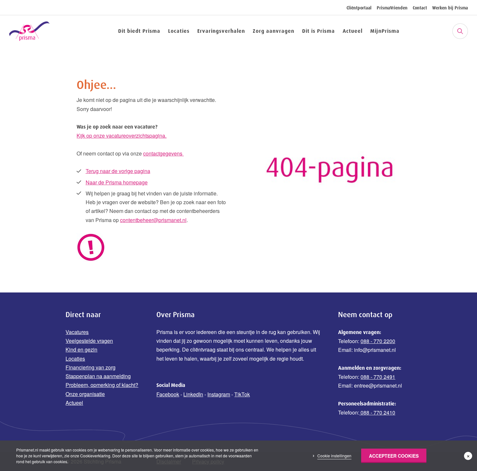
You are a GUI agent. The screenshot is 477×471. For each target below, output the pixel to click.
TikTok (242, 394)
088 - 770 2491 (378, 376)
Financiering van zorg (91, 367)
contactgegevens (163, 153)
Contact (420, 7)
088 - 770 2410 (377, 412)
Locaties (179, 31)
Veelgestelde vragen (89, 340)
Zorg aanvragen (273, 31)
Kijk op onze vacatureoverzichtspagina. (121, 135)
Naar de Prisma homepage (117, 182)
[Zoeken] (460, 31)
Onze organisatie (85, 394)
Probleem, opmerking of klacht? (102, 385)
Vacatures (77, 332)
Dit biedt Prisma (139, 31)
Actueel (352, 31)
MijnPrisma (384, 31)
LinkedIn (193, 394)
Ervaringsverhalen (221, 31)
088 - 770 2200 (378, 341)
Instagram (218, 394)
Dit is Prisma (318, 31)
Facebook (167, 394)
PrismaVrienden (392, 7)
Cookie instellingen (334, 455)
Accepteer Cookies (394, 455)
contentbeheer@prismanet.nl (153, 220)
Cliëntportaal (359, 7)
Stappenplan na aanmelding (98, 376)
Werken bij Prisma (450, 7)
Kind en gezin (81, 349)
